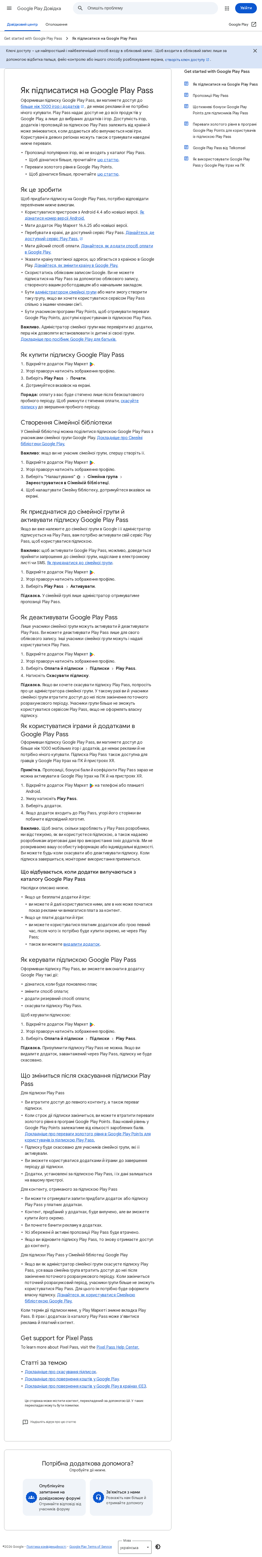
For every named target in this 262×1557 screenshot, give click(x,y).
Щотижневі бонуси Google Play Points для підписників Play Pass (220, 110)
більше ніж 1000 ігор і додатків (50, 106)
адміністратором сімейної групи (65, 292)
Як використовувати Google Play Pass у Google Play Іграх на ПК (221, 162)
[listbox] (135, 1547)
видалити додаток (81, 944)
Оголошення (56, 24)
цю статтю (108, 160)
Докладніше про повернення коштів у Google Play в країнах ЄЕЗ (85, 1386)
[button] (9, 8)
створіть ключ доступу (185, 59)
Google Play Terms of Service (90, 1547)
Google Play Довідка (39, 8)
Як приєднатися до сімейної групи (79, 562)
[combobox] (153, 8)
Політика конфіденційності (46, 1547)
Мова (127, 1540)
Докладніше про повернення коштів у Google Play (72, 1379)
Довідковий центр (22, 24)
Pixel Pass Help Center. (117, 1347)
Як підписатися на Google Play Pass (225, 84)
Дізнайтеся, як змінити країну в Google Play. (76, 265)
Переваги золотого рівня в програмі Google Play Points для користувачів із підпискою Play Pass (225, 130)
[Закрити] (255, 51)
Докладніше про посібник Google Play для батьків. (68, 339)
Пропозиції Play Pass (210, 95)
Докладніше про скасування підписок (60, 1371)
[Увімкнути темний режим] (158, 1547)
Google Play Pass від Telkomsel (219, 148)
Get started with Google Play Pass (217, 71)
